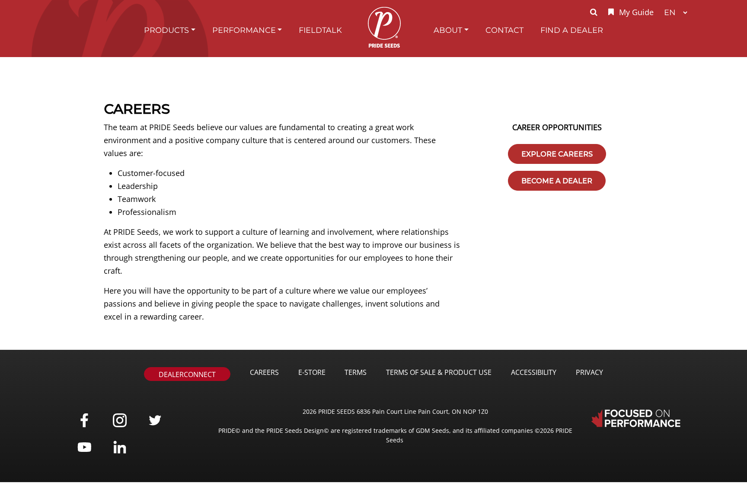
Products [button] (166, 30)
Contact (504, 30)
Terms (356, 372)
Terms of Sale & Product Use (439, 372)
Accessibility (533, 372)
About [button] (448, 30)
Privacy (589, 372)
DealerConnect (187, 374)
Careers (264, 372)
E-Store (312, 372)
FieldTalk (320, 30)
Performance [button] (244, 30)
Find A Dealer (571, 30)
